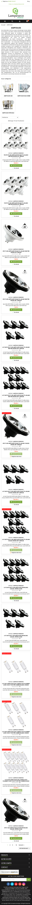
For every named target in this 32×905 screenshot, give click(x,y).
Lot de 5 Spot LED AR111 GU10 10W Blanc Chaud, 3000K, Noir (16, 636)
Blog (28, 1)
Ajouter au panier (16, 165)
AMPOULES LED (8, 96)
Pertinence (10, 117)
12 (16, 845)
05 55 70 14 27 (12, 1)
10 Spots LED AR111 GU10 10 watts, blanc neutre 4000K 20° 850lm (16, 155)
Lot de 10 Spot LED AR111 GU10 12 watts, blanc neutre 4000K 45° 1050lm (16, 395)
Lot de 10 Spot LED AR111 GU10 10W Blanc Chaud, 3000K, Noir (16, 588)
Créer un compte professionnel (16, 4)
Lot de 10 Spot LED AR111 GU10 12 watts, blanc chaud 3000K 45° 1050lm (16, 540)
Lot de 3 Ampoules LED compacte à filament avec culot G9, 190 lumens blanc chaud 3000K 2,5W (16, 685)
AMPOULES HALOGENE (23, 96)
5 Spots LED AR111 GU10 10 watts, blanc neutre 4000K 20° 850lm (16, 203)
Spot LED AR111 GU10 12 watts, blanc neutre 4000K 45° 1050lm (16, 299)
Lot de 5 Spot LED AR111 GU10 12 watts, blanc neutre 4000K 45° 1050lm (16, 347)
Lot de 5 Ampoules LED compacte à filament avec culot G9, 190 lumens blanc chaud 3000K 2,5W (16, 733)
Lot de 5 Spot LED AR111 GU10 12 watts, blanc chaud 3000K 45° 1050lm (16, 492)
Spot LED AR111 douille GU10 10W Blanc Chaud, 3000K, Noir (16, 828)
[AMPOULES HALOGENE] (24, 87)
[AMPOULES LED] (8, 87)
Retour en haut (25, 848)
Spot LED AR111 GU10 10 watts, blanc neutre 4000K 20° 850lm (16, 251)
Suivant (22, 845)
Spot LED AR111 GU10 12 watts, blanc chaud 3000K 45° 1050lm (16, 444)
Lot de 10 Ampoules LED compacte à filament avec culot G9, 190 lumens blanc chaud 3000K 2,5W (16, 781)
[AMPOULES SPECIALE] (8, 104)
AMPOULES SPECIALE (8, 113)
